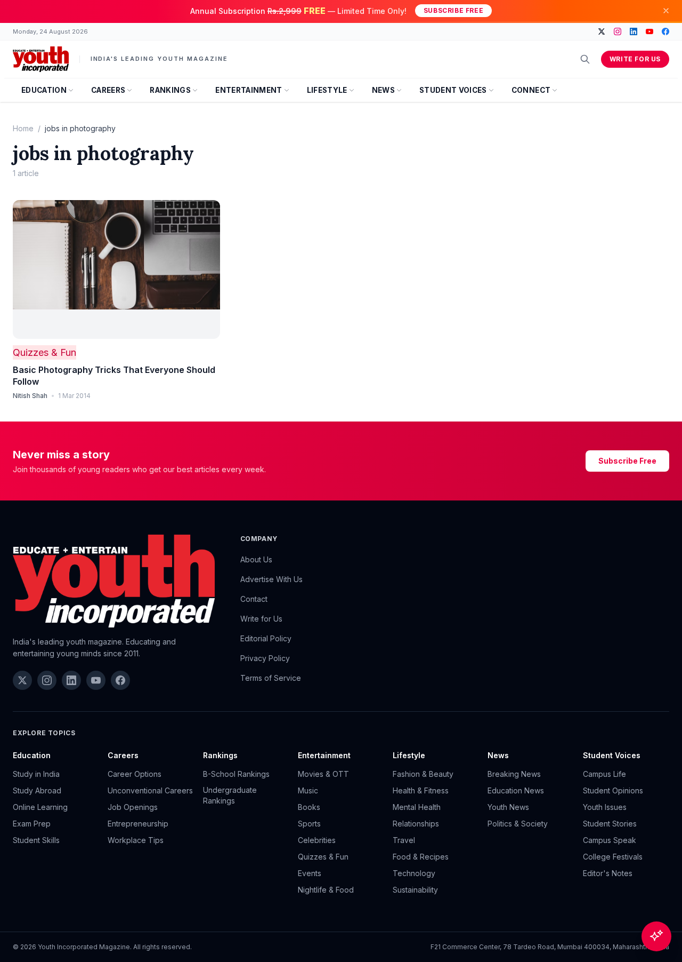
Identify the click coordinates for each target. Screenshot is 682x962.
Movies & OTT (323, 773)
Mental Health (417, 807)
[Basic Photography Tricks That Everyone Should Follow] (116, 269)
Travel (404, 840)
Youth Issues (605, 807)
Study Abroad (37, 790)
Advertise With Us (271, 579)
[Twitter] (601, 31)
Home (23, 128)
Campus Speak (609, 840)
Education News (516, 790)
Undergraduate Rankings (230, 795)
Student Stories (610, 823)
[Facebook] (665, 31)
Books (309, 807)
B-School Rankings (236, 773)
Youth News (508, 807)
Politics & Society (518, 823)
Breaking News (514, 773)
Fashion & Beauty (423, 773)
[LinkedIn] (633, 31)
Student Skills (36, 840)
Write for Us (635, 59)
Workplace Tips (136, 840)
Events (309, 873)
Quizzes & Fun (44, 352)
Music (308, 790)
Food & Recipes (421, 856)
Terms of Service (270, 677)
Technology (414, 873)
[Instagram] (617, 31)
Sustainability (415, 889)
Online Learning (40, 807)
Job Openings (133, 807)
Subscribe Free (453, 10)
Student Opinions (613, 790)
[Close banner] (666, 10)
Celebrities (317, 840)
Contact (253, 598)
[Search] (585, 59)
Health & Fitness (421, 790)
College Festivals (613, 856)
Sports (309, 823)
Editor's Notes (607, 873)
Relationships (416, 823)
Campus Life (604, 773)
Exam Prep (32, 823)
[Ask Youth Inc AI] (656, 936)
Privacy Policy (265, 658)
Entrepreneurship (138, 823)
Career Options (134, 773)
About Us (256, 559)
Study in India (36, 773)
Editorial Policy (265, 638)
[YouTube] (649, 31)
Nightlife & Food (326, 889)
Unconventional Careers (150, 790)
